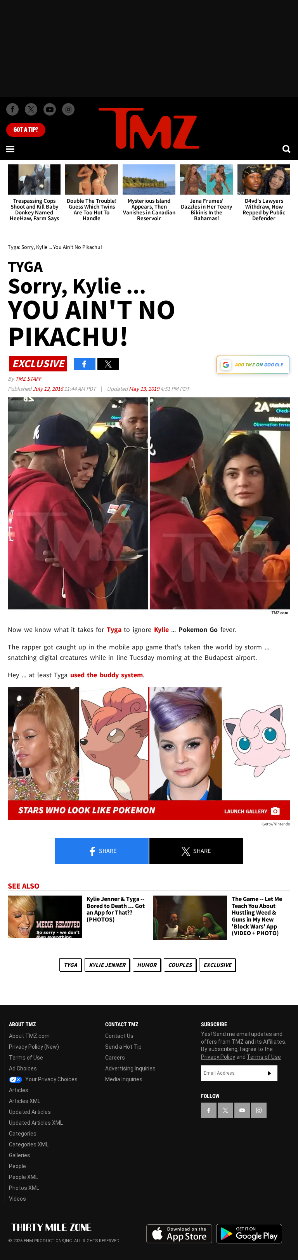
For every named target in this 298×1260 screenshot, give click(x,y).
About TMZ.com (29, 1036)
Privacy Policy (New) (34, 1047)
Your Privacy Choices (51, 1079)
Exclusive (217, 964)
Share (107, 850)
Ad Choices (23, 1068)
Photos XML (24, 1188)
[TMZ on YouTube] (242, 1110)
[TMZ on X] (31, 109)
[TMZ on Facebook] (12, 109)
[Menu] (11, 149)
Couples (180, 964)
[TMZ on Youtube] (49, 109)
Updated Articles (30, 1112)
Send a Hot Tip (123, 1047)
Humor (146, 964)
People (17, 1166)
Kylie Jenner (107, 964)
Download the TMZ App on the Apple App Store (179, 1234)
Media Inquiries (123, 1079)
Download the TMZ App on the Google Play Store (249, 1234)
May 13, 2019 (144, 388)
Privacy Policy (218, 1057)
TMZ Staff (28, 378)
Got (26, 130)
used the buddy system (106, 674)
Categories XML (29, 1144)
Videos (17, 1199)
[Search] (287, 149)
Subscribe (269, 1073)
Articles (18, 1090)
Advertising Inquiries (130, 1068)
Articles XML (24, 1101)
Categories (22, 1134)
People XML (23, 1177)
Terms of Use (26, 1058)
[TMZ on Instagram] (68, 109)
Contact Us (119, 1036)
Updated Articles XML (36, 1123)
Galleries (19, 1155)
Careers (115, 1058)
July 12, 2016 (48, 388)
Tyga (70, 964)
